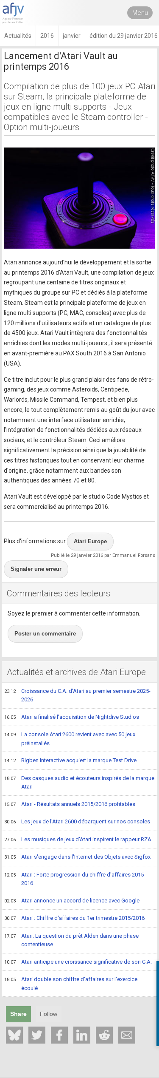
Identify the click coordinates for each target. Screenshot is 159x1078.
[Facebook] (59, 1035)
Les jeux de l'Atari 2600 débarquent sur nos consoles (77, 821)
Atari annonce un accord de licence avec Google (71, 900)
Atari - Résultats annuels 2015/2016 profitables (69, 804)
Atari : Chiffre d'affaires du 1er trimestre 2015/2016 (74, 918)
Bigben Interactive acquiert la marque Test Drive (70, 760)
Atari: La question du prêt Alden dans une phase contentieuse (71, 940)
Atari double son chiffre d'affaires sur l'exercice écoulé (70, 983)
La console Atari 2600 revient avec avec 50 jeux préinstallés (69, 738)
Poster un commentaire (45, 633)
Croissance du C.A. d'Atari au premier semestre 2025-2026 (77, 695)
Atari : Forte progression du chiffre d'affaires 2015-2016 (74, 879)
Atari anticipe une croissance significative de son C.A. (78, 962)
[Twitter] (36, 1035)
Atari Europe (90, 541)
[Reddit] (104, 1035)
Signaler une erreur (36, 569)
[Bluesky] (14, 1035)
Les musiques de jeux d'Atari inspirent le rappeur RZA (77, 839)
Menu (140, 13)
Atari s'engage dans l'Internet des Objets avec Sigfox (77, 857)
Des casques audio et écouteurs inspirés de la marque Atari (79, 782)
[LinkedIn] (81, 1035)
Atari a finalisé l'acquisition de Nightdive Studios (71, 717)
